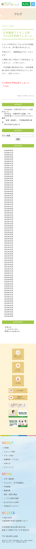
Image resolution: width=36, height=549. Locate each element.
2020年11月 (8, 273)
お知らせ (8, 327)
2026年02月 (8, 161)
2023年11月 (8, 206)
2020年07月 (8, 282)
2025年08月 (8, 172)
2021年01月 (8, 269)
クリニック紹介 (9, 452)
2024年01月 (8, 204)
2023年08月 (8, 208)
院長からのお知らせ (12, 331)
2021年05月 (8, 260)
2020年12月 (8, 271)
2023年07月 (8, 211)
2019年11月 (8, 297)
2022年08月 (8, 228)
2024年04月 (8, 200)
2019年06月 (8, 305)
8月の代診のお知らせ (12, 124)
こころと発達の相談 (11, 498)
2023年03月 (8, 217)
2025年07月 (8, 174)
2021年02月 (8, 267)
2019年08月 (8, 301)
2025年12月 (8, 165)
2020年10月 (8, 275)
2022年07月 (8, 230)
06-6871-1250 (12, 536)
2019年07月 (8, 303)
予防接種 (7, 487)
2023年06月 (8, 213)
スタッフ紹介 (9, 455)
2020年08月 (8, 279)
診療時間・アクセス (11, 459)
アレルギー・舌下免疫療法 (14, 483)
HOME (6, 448)
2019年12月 (8, 295)
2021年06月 (8, 258)
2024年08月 (8, 193)
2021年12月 (8, 245)
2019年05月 (8, 307)
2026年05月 (8, 157)
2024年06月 (8, 198)
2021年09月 (8, 252)
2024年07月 (8, 196)
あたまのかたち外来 (11, 502)
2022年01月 (8, 243)
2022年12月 (8, 221)
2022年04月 (8, 236)
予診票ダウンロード (11, 506)
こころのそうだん (11, 329)
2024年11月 (8, 187)
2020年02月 (8, 290)
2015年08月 (8, 316)
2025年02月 (8, 183)
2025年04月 (8, 178)
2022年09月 (8, 226)
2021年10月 (8, 249)
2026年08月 (8, 150)
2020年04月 (8, 286)
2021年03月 (8, 264)
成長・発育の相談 (10, 494)
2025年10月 (8, 170)
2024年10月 (8, 189)
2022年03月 (8, 239)
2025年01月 (8, 185)
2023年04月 (8, 215)
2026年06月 (8, 155)
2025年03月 (8, 180)
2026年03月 (8, 159)
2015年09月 (8, 314)
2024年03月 (8, 202)
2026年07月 (8, 153)
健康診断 (7, 490)
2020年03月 (8, 288)
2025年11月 (8, 168)
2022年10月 (8, 224)
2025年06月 (8, 176)
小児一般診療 (9, 479)
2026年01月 (8, 163)
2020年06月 (8, 284)
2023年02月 (8, 219)
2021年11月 (8, 247)
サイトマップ (9, 467)
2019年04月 (8, 310)
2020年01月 (8, 292)
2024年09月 (8, 191)
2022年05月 (8, 234)
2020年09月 (8, 277)
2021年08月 (8, 254)
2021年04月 (8, 262)
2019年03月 (8, 312)
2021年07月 (8, 256)
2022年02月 (8, 241)
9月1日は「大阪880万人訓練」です (17, 114)
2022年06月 (8, 232)
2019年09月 (8, 299)
